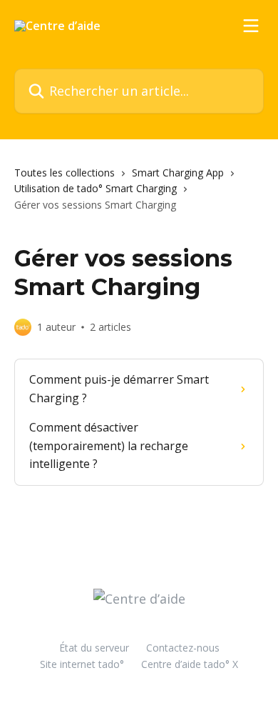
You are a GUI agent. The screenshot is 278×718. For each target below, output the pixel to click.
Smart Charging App (178, 172)
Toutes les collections (64, 172)
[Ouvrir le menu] (251, 25)
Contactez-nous (183, 647)
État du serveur (94, 647)
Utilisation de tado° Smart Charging (95, 188)
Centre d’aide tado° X (189, 664)
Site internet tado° (82, 664)
